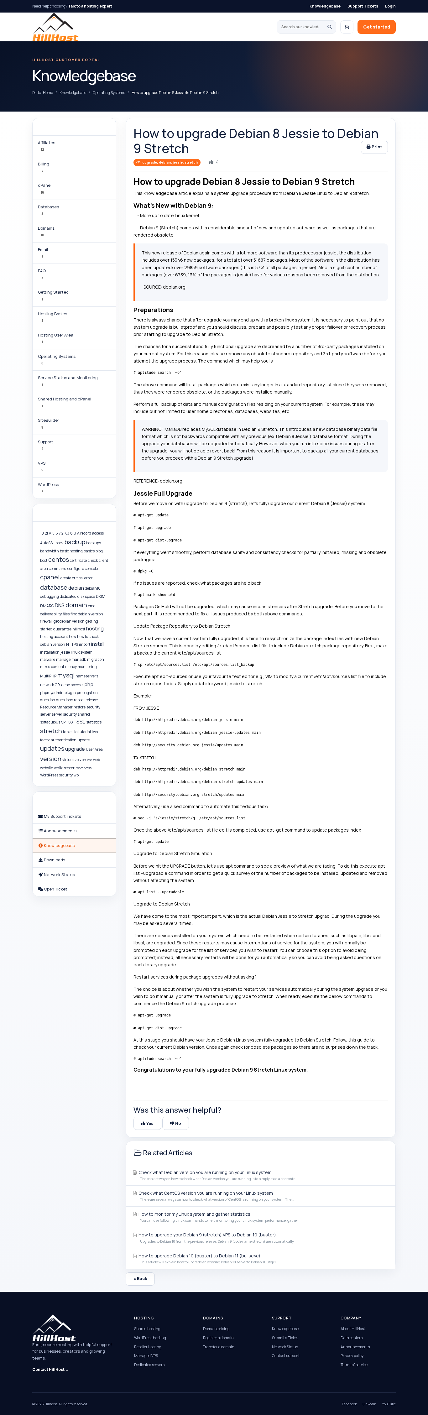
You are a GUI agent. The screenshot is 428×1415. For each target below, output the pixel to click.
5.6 (55, 533)
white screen (65, 767)
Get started (376, 27)
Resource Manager (56, 707)
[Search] (329, 27)
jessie (65, 652)
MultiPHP (48, 676)
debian (76, 587)
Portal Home (42, 92)
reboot (79, 699)
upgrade (75, 748)
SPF (64, 722)
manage (63, 659)
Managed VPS (146, 1355)
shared (84, 714)
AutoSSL (47, 543)
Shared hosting (147, 1328)
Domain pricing (216, 1328)
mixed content (52, 666)
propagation (87, 692)
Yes (149, 1123)
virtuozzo (70, 759)
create (65, 578)
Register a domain (218, 1337)
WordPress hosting (150, 1337)
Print (376, 146)
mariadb (78, 659)
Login (390, 6)
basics (89, 551)
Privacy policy (352, 1355)
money (71, 666)
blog (99, 551)
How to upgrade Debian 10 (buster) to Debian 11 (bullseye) (208, 1258)
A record (84, 533)
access (98, 533)
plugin (70, 692)
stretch (51, 731)
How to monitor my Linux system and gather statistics (219, 1217)
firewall (46, 621)
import (84, 644)
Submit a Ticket (285, 1337)
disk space (86, 596)
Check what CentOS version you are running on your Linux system (216, 1196)
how (72, 636)
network (47, 684)
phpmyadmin (52, 692)
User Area (94, 749)
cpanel (50, 577)
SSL (80, 721)
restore (80, 707)
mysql (66, 675)
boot (43, 560)
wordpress (83, 768)
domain (76, 605)
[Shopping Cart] (346, 27)
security (93, 707)
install (97, 643)
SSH (72, 722)
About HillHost (353, 1328)
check (93, 560)
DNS (60, 605)
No (177, 1123)
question (47, 699)
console (91, 568)
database (53, 587)
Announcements (355, 1347)
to (75, 731)
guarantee (62, 629)
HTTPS (72, 644)
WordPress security (56, 775)
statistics (94, 722)
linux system (81, 652)
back (59, 543)
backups (93, 543)
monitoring (87, 666)
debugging (49, 596)
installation (50, 652)
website (46, 767)
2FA (48, 533)
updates (52, 748)
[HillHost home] (55, 27)
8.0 (73, 533)
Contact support (286, 1355)
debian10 (93, 588)
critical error (82, 578)
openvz (77, 684)
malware (47, 659)
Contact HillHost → (50, 1369)
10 (42, 533)
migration (95, 659)
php (88, 684)
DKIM (100, 596)
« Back (140, 1278)
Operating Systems (109, 92)
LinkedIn (369, 1404)
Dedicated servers (149, 1364)
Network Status (285, 1347)
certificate (78, 560)
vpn (83, 759)
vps (89, 760)
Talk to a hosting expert (90, 6)
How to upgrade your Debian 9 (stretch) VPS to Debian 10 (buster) (217, 1237)
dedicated (68, 596)
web (96, 759)
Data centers (352, 1337)
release (92, 699)
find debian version (86, 614)
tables (68, 731)
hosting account (54, 636)
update (83, 740)
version (50, 758)
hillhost (78, 629)
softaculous (50, 722)
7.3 (67, 533)
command (57, 568)
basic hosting (71, 551)
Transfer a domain (218, 1347)
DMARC (47, 605)
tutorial (84, 731)
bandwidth (49, 551)
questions (64, 699)
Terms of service (354, 1364)
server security (64, 714)
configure (75, 568)
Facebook (349, 1404)
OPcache (62, 684)
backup (75, 542)
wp (76, 775)
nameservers (87, 676)
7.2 (61, 533)
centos (58, 559)
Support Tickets (362, 6)
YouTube (389, 1404)
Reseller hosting (147, 1347)
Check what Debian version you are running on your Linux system (218, 1175)
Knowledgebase (325, 6)
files (66, 614)
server (45, 714)
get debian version (69, 621)
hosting (95, 628)
